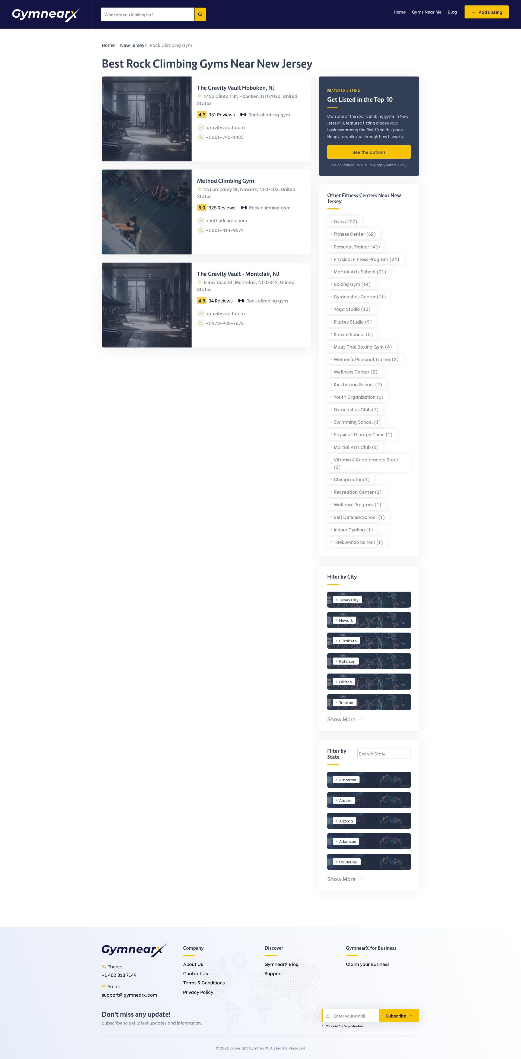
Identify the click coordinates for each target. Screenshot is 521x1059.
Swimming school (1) (357, 421)
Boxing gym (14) (352, 283)
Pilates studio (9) (353, 321)
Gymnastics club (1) (356, 409)
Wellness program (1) (358, 504)
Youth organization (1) (359, 396)
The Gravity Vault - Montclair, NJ (238, 274)
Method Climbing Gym (225, 181)
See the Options (369, 152)
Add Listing (490, 12)
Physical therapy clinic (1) (363, 434)
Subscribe (396, 1015)
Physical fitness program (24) (366, 259)
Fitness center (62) (355, 233)
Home (108, 45)
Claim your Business (367, 964)
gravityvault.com (225, 127)
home (400, 11)
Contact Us (195, 973)
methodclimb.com (226, 220)
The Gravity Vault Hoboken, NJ (236, 88)
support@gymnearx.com (129, 994)
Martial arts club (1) (356, 447)
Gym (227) (345, 221)
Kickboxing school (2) (358, 384)
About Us (193, 964)
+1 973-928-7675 (225, 323)
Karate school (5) (353, 334)
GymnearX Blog (282, 964)
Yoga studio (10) (352, 308)
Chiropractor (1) (352, 479)
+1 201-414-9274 (225, 230)
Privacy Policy (198, 991)
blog (452, 11)
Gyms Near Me (426, 11)
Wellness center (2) (356, 371)
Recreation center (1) (358, 491)
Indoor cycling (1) (353, 529)
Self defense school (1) (359, 516)
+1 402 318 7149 (119, 974)
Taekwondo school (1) (358, 541)
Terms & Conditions (204, 982)
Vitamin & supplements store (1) (366, 463)
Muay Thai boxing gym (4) (363, 346)
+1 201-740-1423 (225, 136)
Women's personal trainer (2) (366, 359)
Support (273, 973)
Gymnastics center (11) (360, 296)
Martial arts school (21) (360, 271)
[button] (345, 719)
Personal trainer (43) (357, 246)
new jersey (132, 45)
